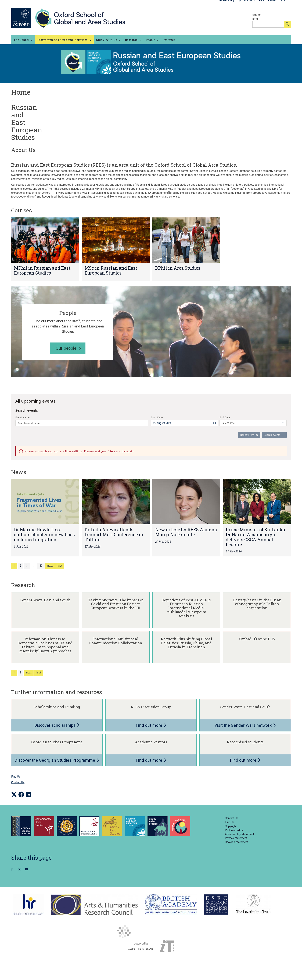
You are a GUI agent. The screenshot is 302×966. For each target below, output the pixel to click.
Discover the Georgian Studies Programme (55, 760)
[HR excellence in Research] (28, 904)
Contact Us (17, 782)
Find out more (149, 725)
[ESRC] (216, 904)
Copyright (231, 826)
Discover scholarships (55, 725)
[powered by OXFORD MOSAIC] (151, 932)
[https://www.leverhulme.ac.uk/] (253, 904)
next (50, 565)
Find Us (15, 776)
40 (40, 565)
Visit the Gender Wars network (243, 725)
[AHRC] (94, 904)
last (59, 565)
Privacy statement (236, 838)
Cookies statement (236, 842)
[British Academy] (171, 904)
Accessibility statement (239, 834)
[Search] (287, 24)
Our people (66, 348)
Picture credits (234, 830)
